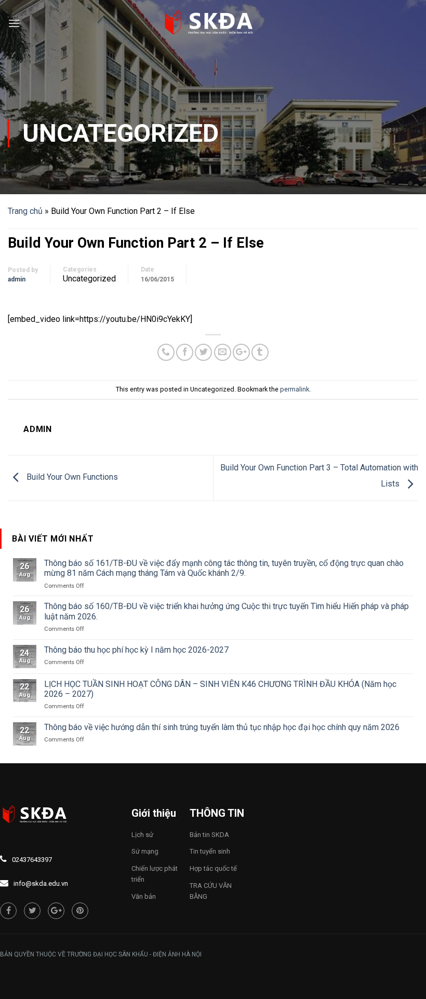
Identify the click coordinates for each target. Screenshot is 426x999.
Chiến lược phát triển (154, 874)
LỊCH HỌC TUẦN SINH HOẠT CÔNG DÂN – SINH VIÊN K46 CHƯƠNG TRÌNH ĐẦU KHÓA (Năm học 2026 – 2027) (220, 689)
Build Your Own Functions (71, 477)
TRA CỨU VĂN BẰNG (211, 891)
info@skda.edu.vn (41, 883)
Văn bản (143, 896)
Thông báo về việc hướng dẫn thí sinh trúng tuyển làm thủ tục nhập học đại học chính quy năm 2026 (222, 727)
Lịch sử (142, 835)
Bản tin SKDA (209, 835)
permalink (294, 389)
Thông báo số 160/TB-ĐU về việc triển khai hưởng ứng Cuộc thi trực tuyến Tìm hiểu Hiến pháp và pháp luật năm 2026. (226, 611)
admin (16, 279)
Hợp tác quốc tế (213, 868)
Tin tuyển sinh (210, 851)
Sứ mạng (144, 851)
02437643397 (32, 859)
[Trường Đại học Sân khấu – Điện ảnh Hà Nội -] (213, 23)
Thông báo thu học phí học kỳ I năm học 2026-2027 (136, 650)
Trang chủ (25, 211)
